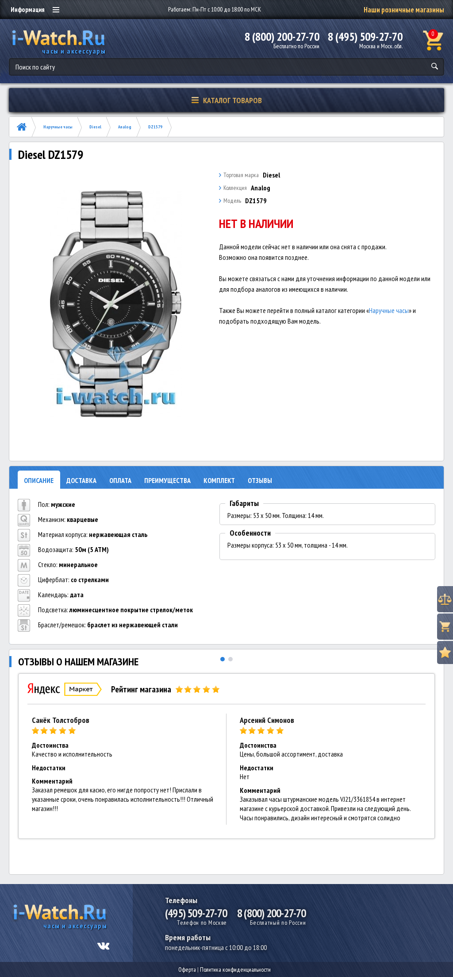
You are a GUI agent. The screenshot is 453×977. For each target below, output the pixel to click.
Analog (124, 127)
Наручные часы (58, 127)
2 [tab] (230, 659)
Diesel (95, 127)
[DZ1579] (116, 304)
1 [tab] (222, 659)
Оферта (187, 969)
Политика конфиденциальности (235, 969)
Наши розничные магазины (404, 10)
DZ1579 (155, 127)
